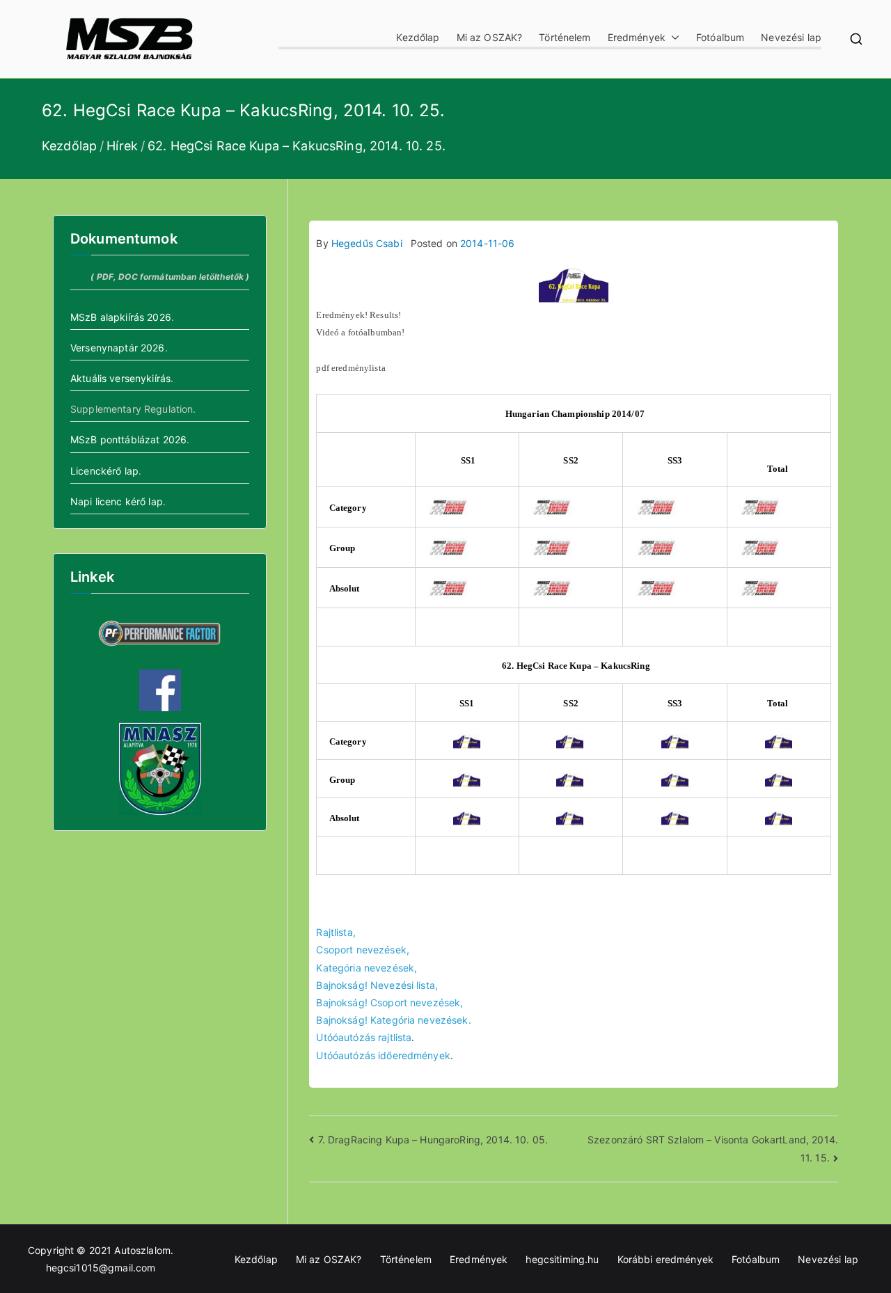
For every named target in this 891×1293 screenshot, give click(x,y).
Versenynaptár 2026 (117, 348)
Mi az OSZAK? (490, 37)
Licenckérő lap (104, 471)
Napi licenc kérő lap (116, 501)
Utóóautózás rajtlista (363, 1037)
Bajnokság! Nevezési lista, (377, 985)
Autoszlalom (142, 1250)
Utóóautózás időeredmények (383, 1055)
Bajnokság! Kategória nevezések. (393, 1020)
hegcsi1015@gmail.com (101, 1268)
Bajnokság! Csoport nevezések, (389, 1002)
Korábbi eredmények (665, 1259)
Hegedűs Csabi (366, 243)
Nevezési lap (791, 37)
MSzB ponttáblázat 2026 (128, 439)
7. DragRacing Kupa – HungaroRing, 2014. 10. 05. (433, 1139)
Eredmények (636, 37)
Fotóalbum (720, 37)
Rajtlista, (335, 932)
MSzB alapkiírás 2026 (120, 317)
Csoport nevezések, (362, 949)
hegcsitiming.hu (562, 1259)
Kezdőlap (417, 37)
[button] (672, 37)
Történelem (564, 37)
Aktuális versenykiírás (120, 378)
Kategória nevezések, (366, 968)
